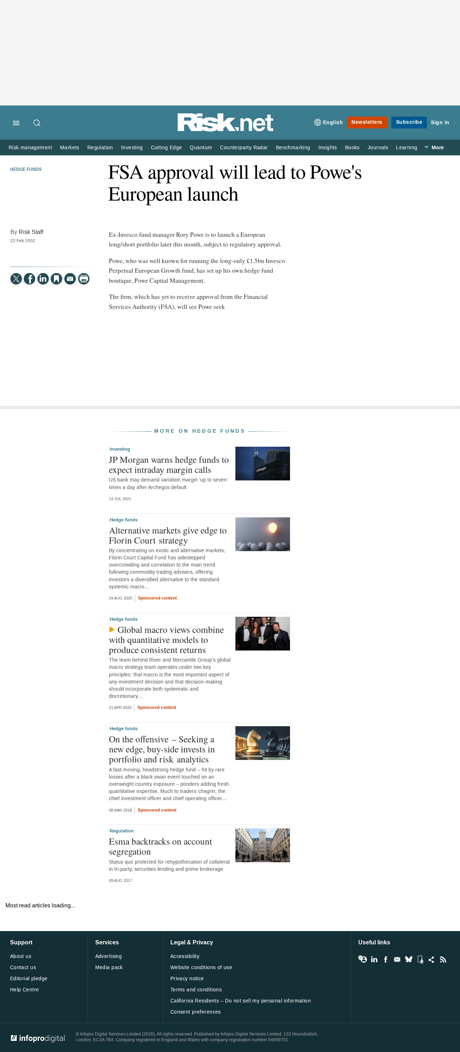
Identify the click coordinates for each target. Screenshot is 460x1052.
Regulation (100, 148)
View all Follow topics (362, 959)
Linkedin (374, 959)
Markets (69, 148)
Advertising (108, 956)
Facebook (385, 959)
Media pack (109, 967)
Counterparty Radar (244, 148)
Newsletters (366, 122)
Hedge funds (26, 170)
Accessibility (184, 956)
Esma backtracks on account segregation (160, 846)
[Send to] (70, 279)
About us (20, 956)
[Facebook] (29, 279)
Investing (132, 148)
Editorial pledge (29, 978)
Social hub (431, 959)
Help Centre (24, 989)
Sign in (440, 122)
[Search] (37, 123)
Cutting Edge (166, 148)
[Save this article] (56, 279)
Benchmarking (293, 148)
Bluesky (408, 959)
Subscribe (409, 122)
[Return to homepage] (225, 130)
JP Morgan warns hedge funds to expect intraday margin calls (169, 464)
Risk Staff (31, 232)
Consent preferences (195, 1012)
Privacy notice (187, 978)
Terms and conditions (196, 989)
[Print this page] (83, 279)
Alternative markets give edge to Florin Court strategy (168, 535)
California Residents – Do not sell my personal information (240, 1000)
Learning (406, 148)
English (333, 122)
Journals (378, 148)
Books (352, 148)
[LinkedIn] (43, 279)
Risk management (30, 148)
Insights (327, 148)
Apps (420, 959)
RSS (443, 959)
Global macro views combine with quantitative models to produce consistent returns (166, 639)
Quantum (201, 148)
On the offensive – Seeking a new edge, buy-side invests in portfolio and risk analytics (162, 749)
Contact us (23, 967)
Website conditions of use (201, 967)
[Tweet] (16, 279)
